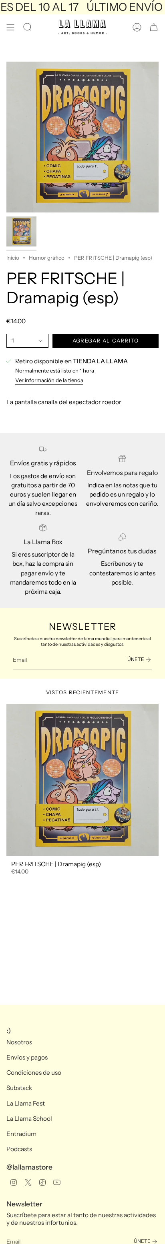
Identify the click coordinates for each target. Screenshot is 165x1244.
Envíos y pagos (27, 1057)
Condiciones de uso (33, 1072)
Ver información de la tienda (49, 380)
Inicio (12, 257)
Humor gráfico (46, 257)
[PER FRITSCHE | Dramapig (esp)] (82, 780)
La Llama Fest (25, 1103)
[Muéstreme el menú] (10, 27)
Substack (19, 1088)
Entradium (21, 1134)
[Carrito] (153, 27)
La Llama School (29, 1118)
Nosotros (19, 1042)
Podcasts (19, 1149)
